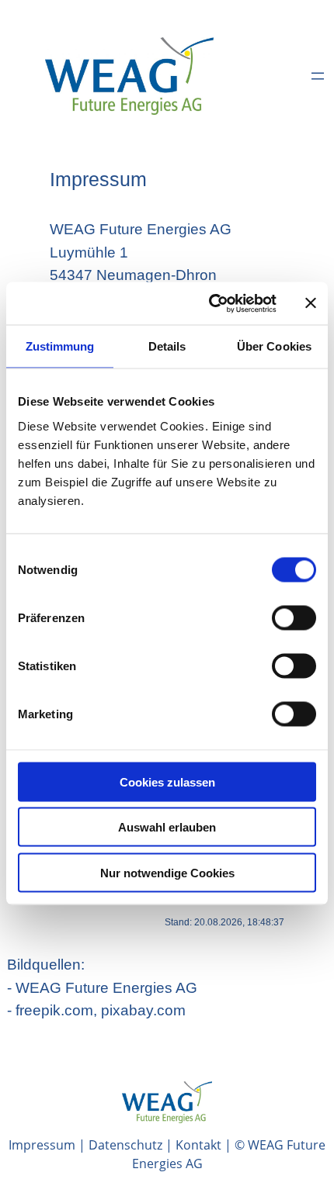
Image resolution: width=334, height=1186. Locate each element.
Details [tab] (167, 346)
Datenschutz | (132, 1144)
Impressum (42, 1144)
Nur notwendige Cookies (167, 872)
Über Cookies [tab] (274, 346)
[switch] (294, 617)
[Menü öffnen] (317, 76)
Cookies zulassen (167, 781)
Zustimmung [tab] (60, 346)
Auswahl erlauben (167, 827)
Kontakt (198, 1144)
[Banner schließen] (310, 303)
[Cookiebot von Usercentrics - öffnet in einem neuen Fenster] (210, 303)
